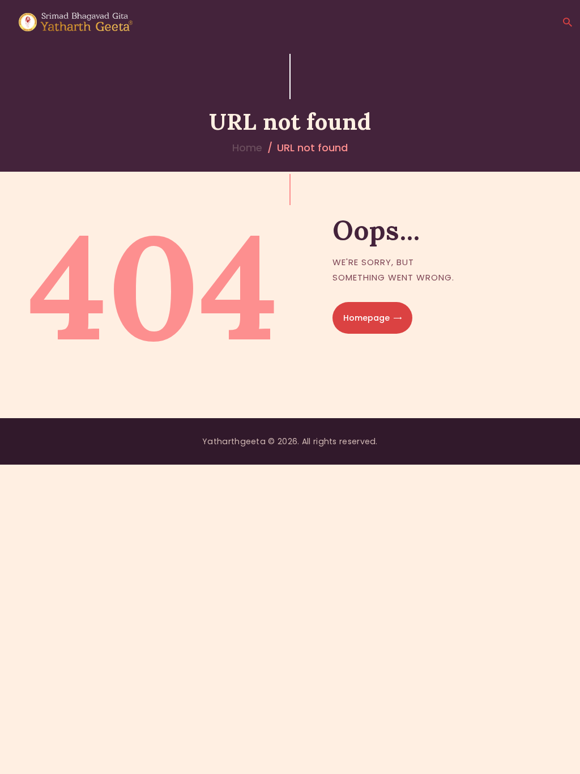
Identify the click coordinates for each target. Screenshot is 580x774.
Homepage (366, 318)
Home (247, 148)
